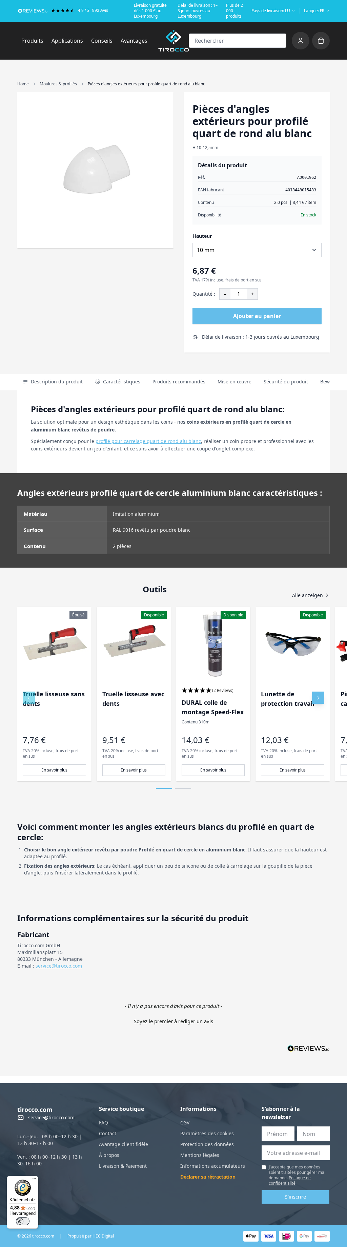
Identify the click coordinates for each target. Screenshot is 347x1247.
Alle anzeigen (307, 595)
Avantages (134, 40)
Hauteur (202, 236)
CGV (184, 1122)
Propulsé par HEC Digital (90, 1236)
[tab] (52, 382)
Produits (34, 40)
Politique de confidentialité (290, 1180)
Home (23, 84)
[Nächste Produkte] (318, 698)
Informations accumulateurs (212, 1166)
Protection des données (207, 1144)
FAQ (103, 1122)
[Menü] (34, 1180)
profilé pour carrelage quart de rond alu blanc (148, 441)
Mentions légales (199, 1155)
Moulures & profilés (58, 84)
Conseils (102, 40)
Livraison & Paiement (123, 1166)
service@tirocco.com (59, 966)
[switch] (22, 1221)
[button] (213, 690)
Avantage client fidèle (123, 1144)
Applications (69, 40)
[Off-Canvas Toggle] (300, 40)
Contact (107, 1133)
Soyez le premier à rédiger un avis (173, 1021)
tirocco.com (35, 1109)
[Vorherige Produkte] (29, 698)
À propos (109, 1155)
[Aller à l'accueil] (173, 40)
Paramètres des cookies (207, 1133)
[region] (173, 694)
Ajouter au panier (257, 316)
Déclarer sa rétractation (208, 1177)
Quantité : (203, 294)
